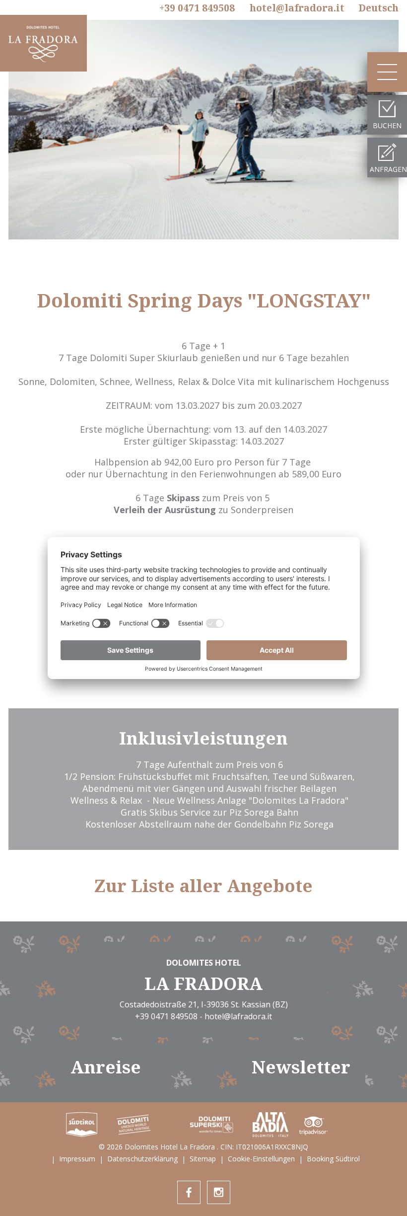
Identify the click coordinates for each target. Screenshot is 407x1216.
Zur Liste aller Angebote (203, 886)
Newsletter (301, 1066)
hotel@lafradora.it (297, 7)
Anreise (105, 1066)
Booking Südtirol (333, 1158)
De (378, 7)
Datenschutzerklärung (142, 1158)
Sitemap (203, 1158)
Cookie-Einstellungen (261, 1158)
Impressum (77, 1158)
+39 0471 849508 (197, 8)
